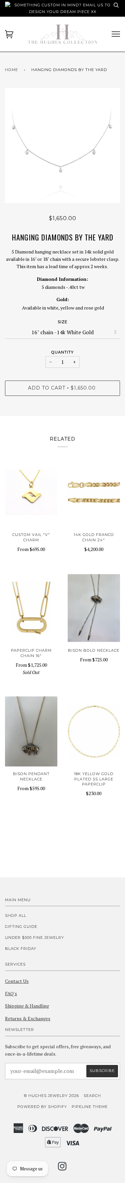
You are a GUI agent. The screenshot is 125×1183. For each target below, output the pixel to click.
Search (92, 1095)
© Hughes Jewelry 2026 (51, 1095)
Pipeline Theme (90, 1106)
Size (62, 322)
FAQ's (11, 993)
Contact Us (17, 981)
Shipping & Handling (27, 1006)
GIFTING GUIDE (21, 926)
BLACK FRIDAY (20, 948)
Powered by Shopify (42, 1106)
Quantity (62, 352)
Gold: (62, 299)
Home (11, 69)
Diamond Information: (62, 279)
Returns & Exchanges (27, 1018)
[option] (62, 145)
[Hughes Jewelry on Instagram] (62, 1168)
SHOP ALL (15, 915)
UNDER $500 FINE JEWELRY (34, 937)
